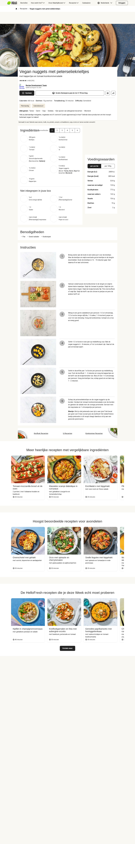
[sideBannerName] (101, 139)
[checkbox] (20, 80)
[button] (105, 3)
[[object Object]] (107, 93)
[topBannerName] (67, 18)
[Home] (16, 8)
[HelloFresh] (12, 3)
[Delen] (113, 93)
